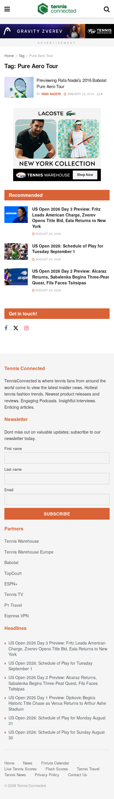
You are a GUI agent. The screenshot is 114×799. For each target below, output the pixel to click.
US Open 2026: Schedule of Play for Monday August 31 (57, 720)
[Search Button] (107, 9)
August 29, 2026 (48, 234)
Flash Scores (57, 768)
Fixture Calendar (55, 763)
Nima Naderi (51, 94)
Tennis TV (13, 594)
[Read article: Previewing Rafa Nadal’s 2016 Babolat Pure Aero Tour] (19, 87)
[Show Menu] (7, 9)
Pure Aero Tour (41, 55)
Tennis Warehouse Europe (28, 552)
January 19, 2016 (80, 94)
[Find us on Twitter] (15, 328)
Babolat (11, 562)
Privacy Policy (47, 774)
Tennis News (15, 774)
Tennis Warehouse (21, 541)
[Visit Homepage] (57, 9)
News (27, 763)
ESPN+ (11, 584)
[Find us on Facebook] (5, 328)
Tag (22, 55)
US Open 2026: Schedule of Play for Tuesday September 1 (67, 249)
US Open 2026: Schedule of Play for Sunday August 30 (56, 735)
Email (8, 489)
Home (9, 55)
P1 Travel (13, 605)
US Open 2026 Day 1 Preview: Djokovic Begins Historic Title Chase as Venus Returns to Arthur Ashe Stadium (57, 703)
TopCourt (13, 573)
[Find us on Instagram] (26, 328)
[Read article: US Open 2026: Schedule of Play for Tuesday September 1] (16, 251)
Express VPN (16, 615)
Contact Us (77, 774)
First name (13, 448)
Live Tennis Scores (20, 768)
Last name (13, 469)
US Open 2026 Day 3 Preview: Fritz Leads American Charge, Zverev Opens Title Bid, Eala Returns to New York (69, 217)
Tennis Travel (88, 768)
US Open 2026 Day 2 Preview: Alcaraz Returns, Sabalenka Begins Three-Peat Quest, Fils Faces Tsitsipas (70, 276)
